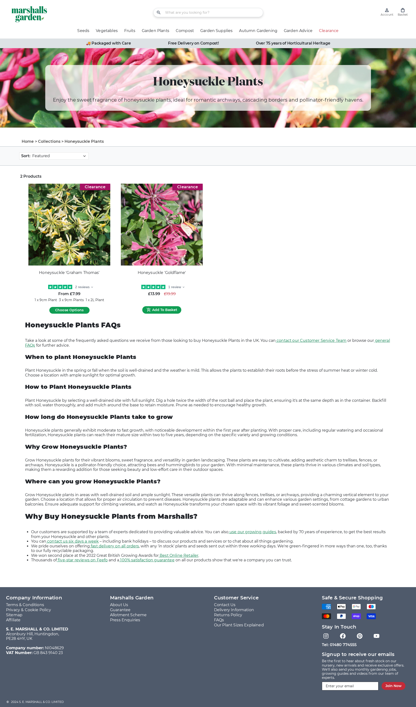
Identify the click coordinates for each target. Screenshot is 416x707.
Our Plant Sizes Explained (239, 625)
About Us (119, 605)
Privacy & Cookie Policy (28, 610)
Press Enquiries (125, 620)
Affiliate (13, 620)
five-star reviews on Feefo (82, 560)
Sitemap (14, 615)
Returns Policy (228, 615)
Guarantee (120, 610)
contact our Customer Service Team (311, 340)
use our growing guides (252, 532)
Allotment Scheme (128, 615)
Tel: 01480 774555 (339, 644)
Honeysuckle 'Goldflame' (162, 272)
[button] (403, 12)
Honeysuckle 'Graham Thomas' (69, 272)
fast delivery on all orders (114, 546)
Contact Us (225, 605)
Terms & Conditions (25, 605)
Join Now (393, 686)
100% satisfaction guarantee (146, 560)
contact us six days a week (72, 541)
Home (28, 141)
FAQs (219, 620)
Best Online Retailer (178, 555)
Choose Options (69, 310)
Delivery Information (234, 610)
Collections (49, 141)
